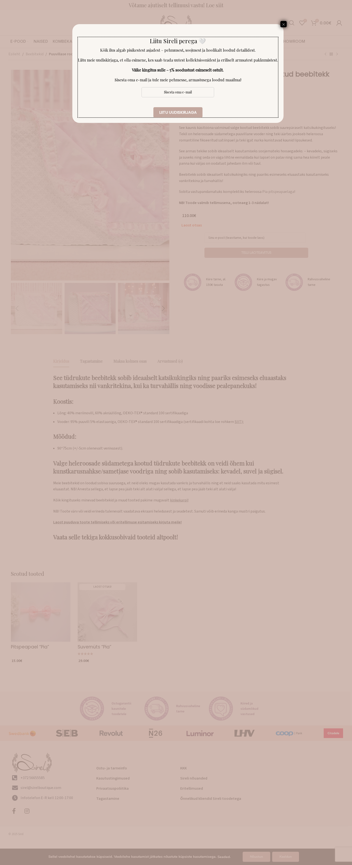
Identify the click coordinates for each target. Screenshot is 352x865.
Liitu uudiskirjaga (178, 112)
